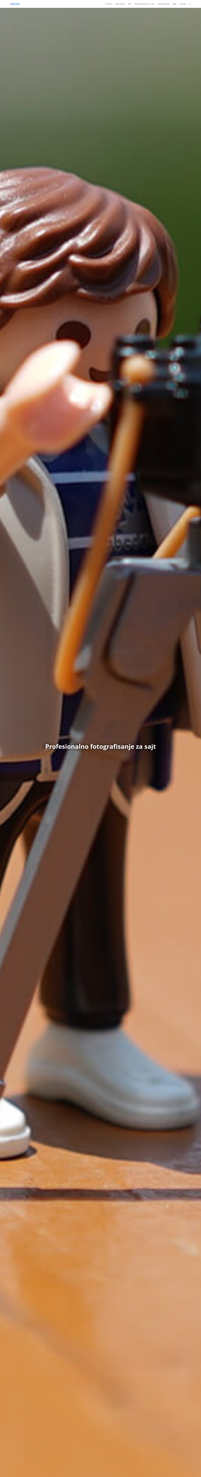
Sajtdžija (15, 4)
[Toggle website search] (190, 4)
